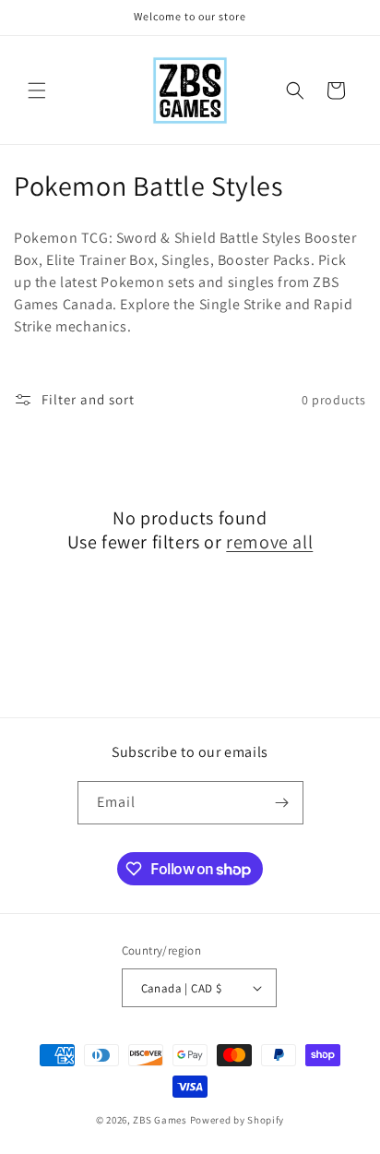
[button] (37, 90)
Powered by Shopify (237, 1119)
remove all (269, 542)
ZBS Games (159, 1119)
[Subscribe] (282, 802)
